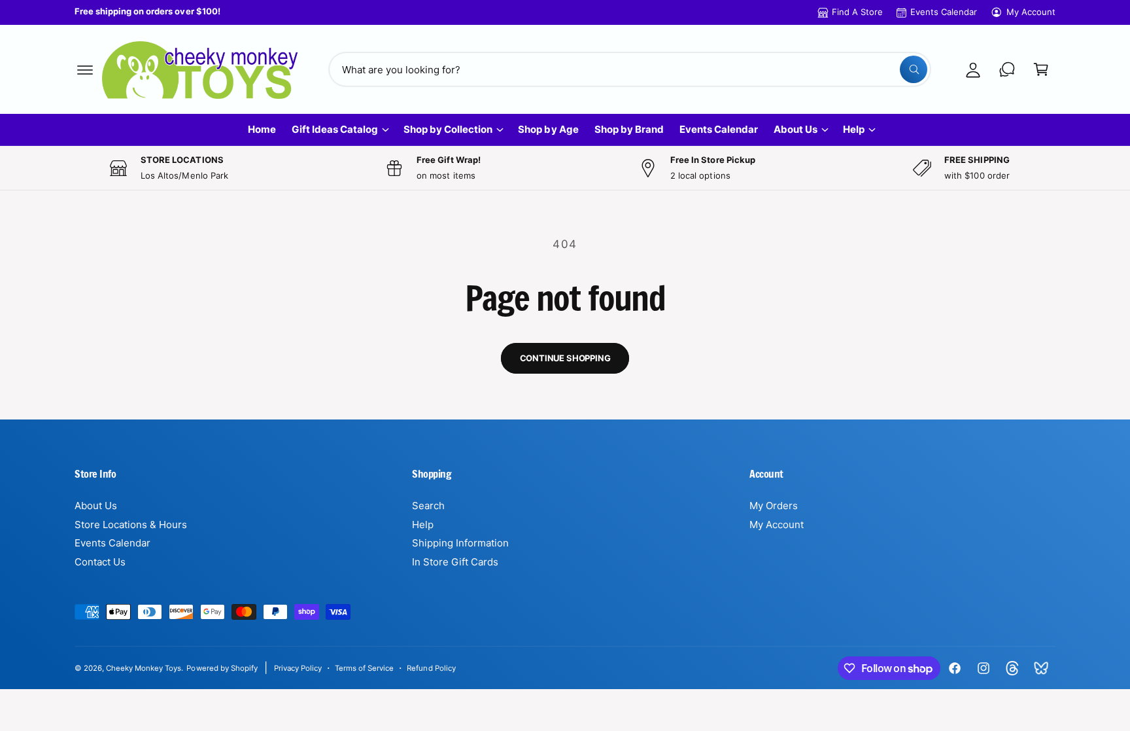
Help (854, 129)
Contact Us (100, 562)
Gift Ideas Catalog (335, 129)
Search (428, 505)
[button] (85, 69)
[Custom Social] (1041, 668)
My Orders (773, 505)
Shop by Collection (447, 129)
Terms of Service (364, 668)
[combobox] (630, 69)
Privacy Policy (298, 668)
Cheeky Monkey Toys (143, 668)
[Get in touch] (1007, 69)
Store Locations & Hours (131, 524)
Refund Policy (431, 668)
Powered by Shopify (221, 668)
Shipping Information (460, 543)
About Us (795, 129)
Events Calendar (943, 12)
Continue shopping (565, 358)
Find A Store (857, 12)
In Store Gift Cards (455, 562)
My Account (1030, 12)
